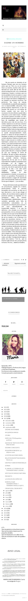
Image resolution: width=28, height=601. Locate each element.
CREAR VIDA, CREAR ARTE (13, 488)
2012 (5, 517)
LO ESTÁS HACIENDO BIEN (13, 455)
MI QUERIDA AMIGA (11, 432)
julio (6, 493)
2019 (5, 414)
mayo (7, 497)
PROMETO (8, 476)
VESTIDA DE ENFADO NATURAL (15, 473)
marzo (7, 502)
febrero (7, 504)
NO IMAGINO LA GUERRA (11, 298)
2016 (5, 508)
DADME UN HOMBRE (12, 429)
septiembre (8, 427)
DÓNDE (7, 466)
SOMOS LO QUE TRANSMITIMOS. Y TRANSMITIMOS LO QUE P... (14, 483)
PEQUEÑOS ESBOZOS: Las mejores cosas (13, 451)
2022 (5, 407)
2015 (5, 510)
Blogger (18, 581)
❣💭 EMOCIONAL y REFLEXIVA (14, 38)
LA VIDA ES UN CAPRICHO (13, 479)
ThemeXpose (15, 593)
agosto (7, 490)
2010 (5, 519)
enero (7, 506)
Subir (23, 597)
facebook (6, 384)
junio (6, 495)
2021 (5, 409)
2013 (5, 515)
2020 (5, 412)
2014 (5, 513)
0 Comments (6, 259)
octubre (7, 425)
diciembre (8, 420)
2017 (5, 418)
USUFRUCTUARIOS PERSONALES (15, 463)
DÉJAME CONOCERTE (12, 447)
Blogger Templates (9, 595)
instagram (22, 384)
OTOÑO (7, 435)
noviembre (8, 423)
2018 (5, 416)
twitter (13, 384)
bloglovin (5, 390)
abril (6, 499)
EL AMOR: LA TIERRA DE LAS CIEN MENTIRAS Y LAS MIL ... (15, 469)
